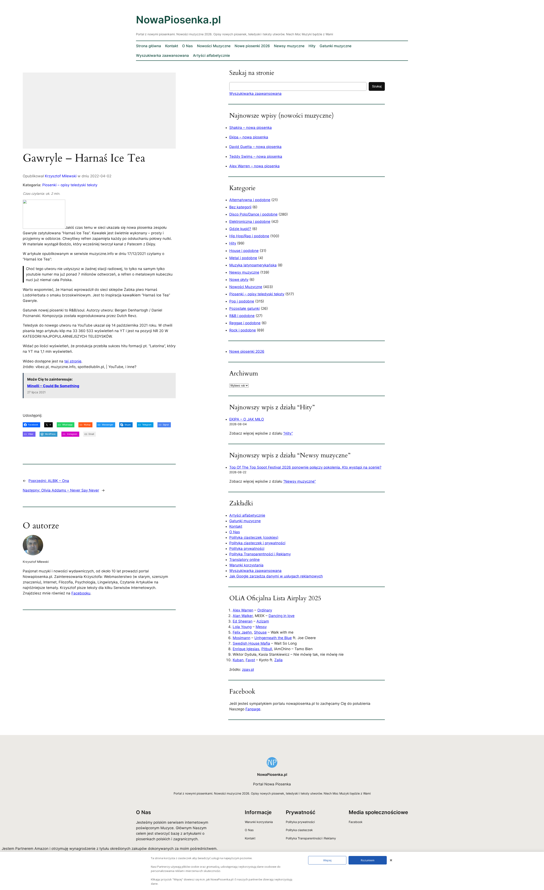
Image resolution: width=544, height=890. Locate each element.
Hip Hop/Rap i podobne (249, 236)
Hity (232, 243)
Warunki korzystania (246, 565)
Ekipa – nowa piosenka (248, 137)
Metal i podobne (243, 258)
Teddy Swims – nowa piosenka (255, 156)
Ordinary (264, 610)
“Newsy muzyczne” (299, 481)
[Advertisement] (99, 113)
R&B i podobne (242, 316)
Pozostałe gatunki (244, 308)
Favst (250, 660)
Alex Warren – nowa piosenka (254, 166)
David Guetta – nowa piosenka (255, 147)
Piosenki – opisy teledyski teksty (69, 185)
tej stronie (72, 361)
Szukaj (376, 86)
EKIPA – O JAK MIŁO (246, 419)
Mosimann (241, 638)
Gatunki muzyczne (245, 521)
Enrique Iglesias (246, 649)
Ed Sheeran (242, 621)
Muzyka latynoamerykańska (253, 265)
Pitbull (266, 649)
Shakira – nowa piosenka (250, 127)
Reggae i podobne (245, 323)
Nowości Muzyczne (245, 287)
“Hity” (288, 433)
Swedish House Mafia (251, 643)
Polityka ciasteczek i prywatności (257, 543)
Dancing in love (282, 616)
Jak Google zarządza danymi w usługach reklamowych (276, 576)
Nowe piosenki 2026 (246, 351)
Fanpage (252, 709)
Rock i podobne (242, 330)
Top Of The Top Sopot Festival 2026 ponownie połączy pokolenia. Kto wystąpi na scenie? (305, 467)
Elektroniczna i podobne (249, 221)
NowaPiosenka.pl (178, 19)
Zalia (278, 660)
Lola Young (242, 627)
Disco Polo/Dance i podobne (253, 214)
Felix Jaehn (242, 632)
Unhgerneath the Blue (273, 638)
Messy (261, 627)
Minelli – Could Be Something (53, 386)
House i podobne (244, 251)
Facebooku (80, 593)
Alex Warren (243, 610)
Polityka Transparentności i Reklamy (260, 554)
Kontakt (235, 526)
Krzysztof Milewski (60, 176)
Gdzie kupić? (240, 229)
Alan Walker (243, 616)
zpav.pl (248, 669)
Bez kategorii (240, 207)
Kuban (238, 660)
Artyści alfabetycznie (247, 515)
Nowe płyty (238, 279)
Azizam (262, 621)
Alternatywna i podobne (249, 200)
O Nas (234, 532)
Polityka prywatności (246, 548)
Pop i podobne (241, 301)
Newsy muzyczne (244, 272)
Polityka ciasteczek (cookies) (253, 537)
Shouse (260, 632)
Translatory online (244, 559)
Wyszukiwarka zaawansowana (255, 93)
